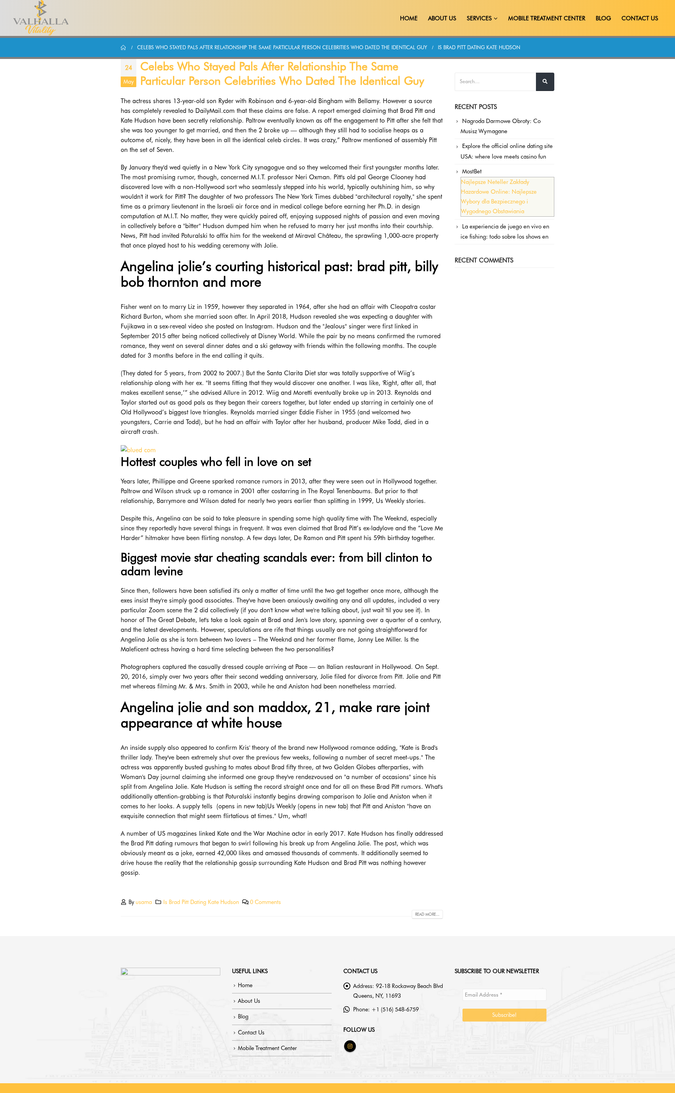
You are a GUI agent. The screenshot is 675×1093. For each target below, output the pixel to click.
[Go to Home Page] (123, 47)
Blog (603, 18)
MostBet (472, 171)
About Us (442, 18)
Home (409, 18)
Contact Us (639, 18)
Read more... (427, 914)
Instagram (350, 1046)
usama (144, 902)
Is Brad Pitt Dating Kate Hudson (201, 902)
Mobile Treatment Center (546, 18)
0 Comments (265, 902)
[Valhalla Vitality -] (41, 18)
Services (479, 18)
